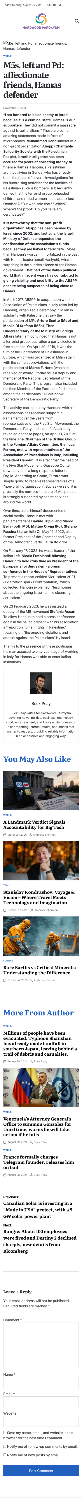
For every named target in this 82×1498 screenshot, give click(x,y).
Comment (12, 1320)
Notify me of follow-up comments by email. (42, 1446)
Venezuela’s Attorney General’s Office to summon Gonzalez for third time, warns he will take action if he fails (37, 1126)
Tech (6, 885)
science (8, 960)
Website (9, 1413)
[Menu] (5, 21)
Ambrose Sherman (44, 834)
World (7, 56)
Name (9, 1374)
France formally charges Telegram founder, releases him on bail (38, 1161)
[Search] (77, 21)
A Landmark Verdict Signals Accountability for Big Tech (34, 824)
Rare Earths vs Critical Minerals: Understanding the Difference (39, 970)
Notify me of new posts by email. (33, 1455)
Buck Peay (40, 1061)
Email (9, 1394)
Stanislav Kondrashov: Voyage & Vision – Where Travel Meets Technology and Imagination (39, 897)
